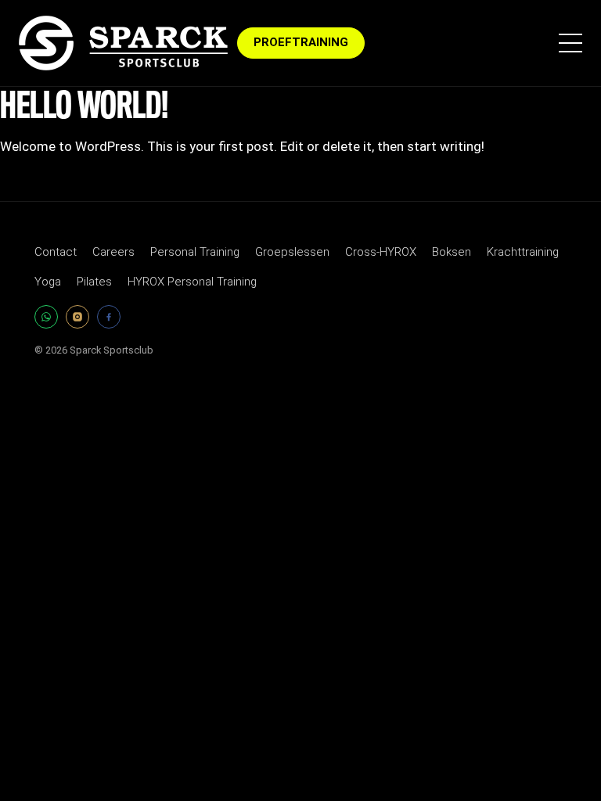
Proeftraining (301, 42)
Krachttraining (523, 252)
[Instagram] (77, 317)
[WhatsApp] (46, 317)
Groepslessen (292, 252)
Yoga (47, 282)
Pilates (94, 282)
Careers (113, 252)
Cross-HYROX (380, 252)
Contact (55, 252)
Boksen (451, 252)
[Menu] (570, 43)
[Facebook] (109, 317)
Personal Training (194, 252)
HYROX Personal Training (192, 282)
